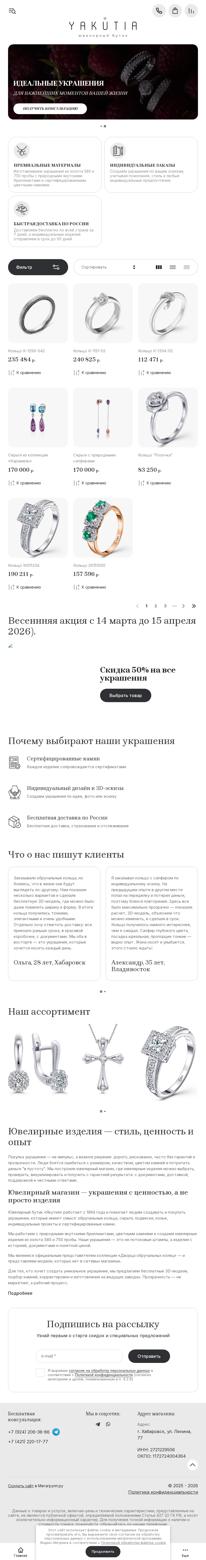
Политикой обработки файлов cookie (133, 1542)
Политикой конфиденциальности (104, 1375)
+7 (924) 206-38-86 (29, 1432)
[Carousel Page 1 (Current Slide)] (101, 126)
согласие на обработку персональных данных (109, 1370)
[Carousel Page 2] (104, 126)
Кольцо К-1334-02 (155, 350)
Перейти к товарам (43, 108)
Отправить (149, 1356)
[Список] (173, 267)
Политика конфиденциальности (163, 1492)
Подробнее (20, 1293)
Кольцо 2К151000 (89, 565)
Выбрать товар (125, 695)
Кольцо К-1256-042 (26, 350)
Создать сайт (21, 1485)
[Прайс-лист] (187, 267)
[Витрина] (159, 267)
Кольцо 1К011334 (23, 565)
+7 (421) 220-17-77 (28, 1441)
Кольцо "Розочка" (155, 455)
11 (194, 606)
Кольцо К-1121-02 (89, 350)
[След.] (183, 606)
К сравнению (29, 372)
